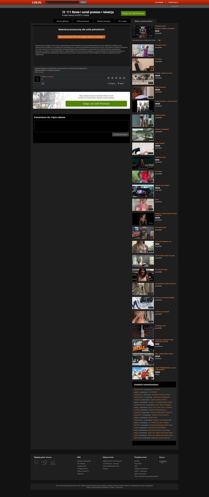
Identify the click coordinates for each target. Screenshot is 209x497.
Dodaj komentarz (120, 134)
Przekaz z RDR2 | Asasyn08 (164, 28)
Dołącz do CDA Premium (96, 103)
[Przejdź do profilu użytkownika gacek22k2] (37, 79)
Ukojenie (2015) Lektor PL (160, 415)
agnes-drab (138, 438)
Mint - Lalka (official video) (164, 354)
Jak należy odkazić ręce (163, 241)
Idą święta (158, 171)
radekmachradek (139, 405)
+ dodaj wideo (174, 6)
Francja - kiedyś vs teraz (163, 73)
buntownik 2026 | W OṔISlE (157, 428)
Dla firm (105, 469)
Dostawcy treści (82, 469)
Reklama (80, 474)
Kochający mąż (160, 326)
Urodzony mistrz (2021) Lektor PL (161, 412)
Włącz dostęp (39, 72)
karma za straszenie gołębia (165, 298)
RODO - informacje (140, 471)
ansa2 (136, 428)
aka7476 (137, 425)
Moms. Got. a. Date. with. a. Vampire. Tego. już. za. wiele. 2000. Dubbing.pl (153, 408)
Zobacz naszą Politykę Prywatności (97, 487)
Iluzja (157, 199)
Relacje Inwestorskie (84, 461)
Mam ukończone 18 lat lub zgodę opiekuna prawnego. (81, 37)
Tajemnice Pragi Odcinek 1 (157, 410)
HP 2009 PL (156, 389)
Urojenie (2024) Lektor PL (158, 400)
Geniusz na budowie (162, 129)
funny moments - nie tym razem (166, 101)
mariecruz (137, 400)
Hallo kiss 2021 (160, 157)
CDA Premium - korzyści (111, 463)
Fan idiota (158, 59)
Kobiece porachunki (162, 312)
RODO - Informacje (116, 487)
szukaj (83, 2)
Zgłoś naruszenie (140, 474)
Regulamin (138, 463)
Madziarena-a (138, 420)
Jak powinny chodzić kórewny (165, 283)
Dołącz (133, 13)
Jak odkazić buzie (161, 269)
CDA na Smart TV (83, 471)
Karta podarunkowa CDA (111, 466)
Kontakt (136, 461)
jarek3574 (137, 412)
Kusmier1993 (138, 389)
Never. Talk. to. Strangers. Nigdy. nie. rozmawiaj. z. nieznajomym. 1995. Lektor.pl (153, 405)
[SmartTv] (46, 466)
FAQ (135, 466)
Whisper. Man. (153, 417)
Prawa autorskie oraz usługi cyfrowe (146, 476)
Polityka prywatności (141, 469)
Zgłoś (121, 83)
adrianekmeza (139, 397)
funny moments (160, 87)
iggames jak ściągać (162, 185)
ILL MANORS (152, 392)
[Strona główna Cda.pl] (37, 2)
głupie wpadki (159, 143)
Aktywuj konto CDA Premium (112, 461)
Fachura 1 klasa (160, 45)
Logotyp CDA (81, 466)
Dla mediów (81, 463)
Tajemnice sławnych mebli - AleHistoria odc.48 (164, 340)
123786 (136, 410)
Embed (112, 83)
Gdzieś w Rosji (160, 115)
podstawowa (138, 395)
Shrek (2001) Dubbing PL (161, 397)
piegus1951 (138, 415)
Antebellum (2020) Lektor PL (160, 438)
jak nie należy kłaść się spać (165, 255)
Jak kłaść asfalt (160, 227)
